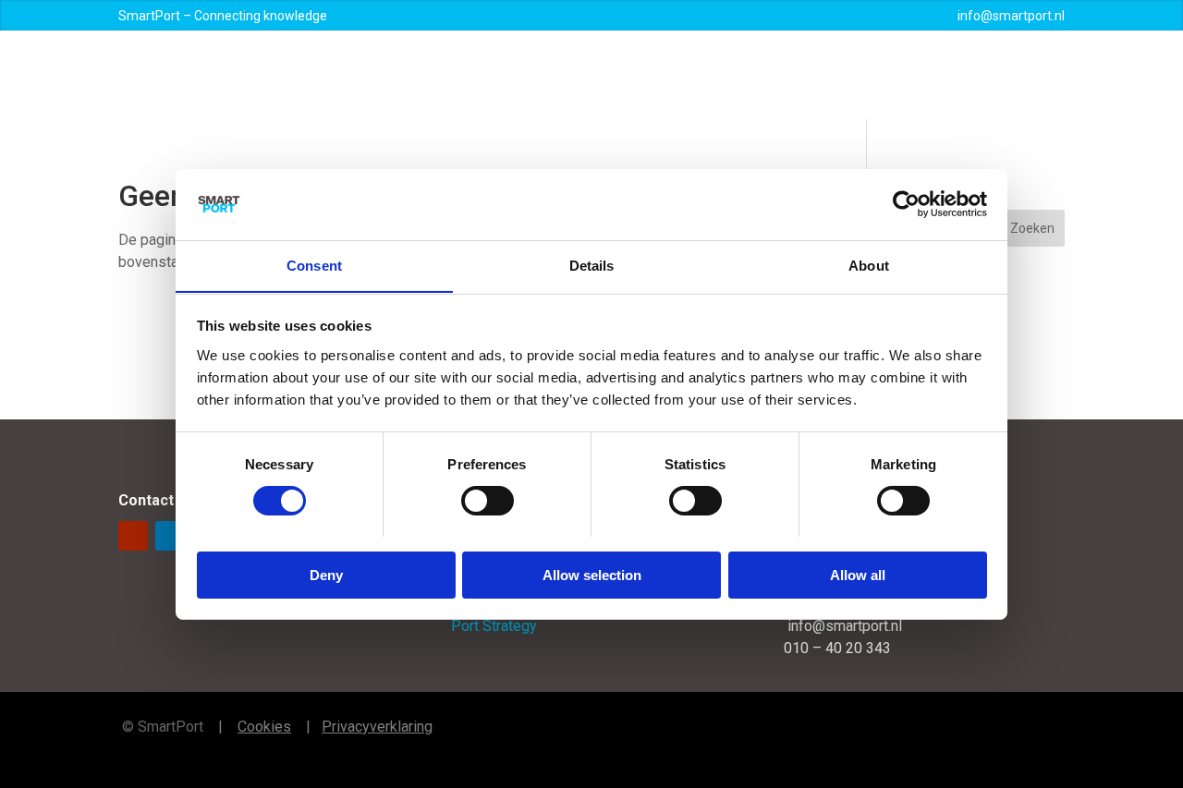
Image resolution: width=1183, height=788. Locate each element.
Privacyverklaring (377, 726)
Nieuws (753, 74)
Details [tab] (592, 265)
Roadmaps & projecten (626, 74)
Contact (963, 74)
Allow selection (592, 574)
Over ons (495, 74)
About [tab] (868, 265)
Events (815, 74)
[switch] (487, 500)
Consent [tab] (314, 265)
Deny (326, 574)
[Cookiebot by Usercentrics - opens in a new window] (906, 204)
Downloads (887, 74)
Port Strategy (494, 626)
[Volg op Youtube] (133, 536)
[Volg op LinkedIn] (170, 536)
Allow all (857, 574)
